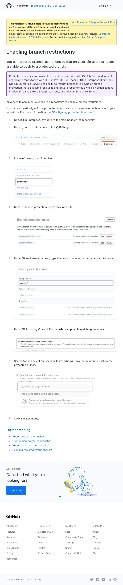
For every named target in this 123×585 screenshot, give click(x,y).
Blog (95, 537)
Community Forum (74, 537)
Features (10, 531)
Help (67, 531)
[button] (49, 6)
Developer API (45, 531)
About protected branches (28, 436)
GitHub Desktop (46, 553)
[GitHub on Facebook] (97, 579)
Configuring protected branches (72, 112)
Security (10, 537)
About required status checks (30, 445)
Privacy (38, 579)
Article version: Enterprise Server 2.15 (92, 22)
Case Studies (13, 548)
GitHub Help (20, 5)
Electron (42, 548)
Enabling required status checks (31, 450)
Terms (29, 579)
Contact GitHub (73, 553)
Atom (40, 542)
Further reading (18, 430)
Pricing (10, 553)
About (96, 531)
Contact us (16, 490)
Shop (95, 553)
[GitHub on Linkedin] (109, 579)
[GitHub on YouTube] (103, 579)
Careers (97, 542)
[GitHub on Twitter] (92, 579)
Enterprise (11, 542)
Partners (42, 537)
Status (68, 548)
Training (69, 542)
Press (96, 548)
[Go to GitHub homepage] (13, 517)
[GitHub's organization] (115, 579)
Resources (11, 558)
